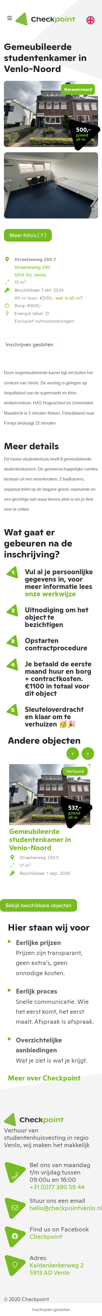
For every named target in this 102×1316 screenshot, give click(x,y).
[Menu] (9, 18)
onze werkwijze (50, 593)
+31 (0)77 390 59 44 (57, 1186)
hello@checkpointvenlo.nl (61, 1207)
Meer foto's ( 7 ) (27, 234)
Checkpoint (46, 1236)
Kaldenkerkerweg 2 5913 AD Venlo (56, 1268)
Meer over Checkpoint (44, 1077)
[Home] (46, 19)
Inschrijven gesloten (29, 344)
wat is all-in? (69, 297)
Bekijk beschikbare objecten (38, 904)
